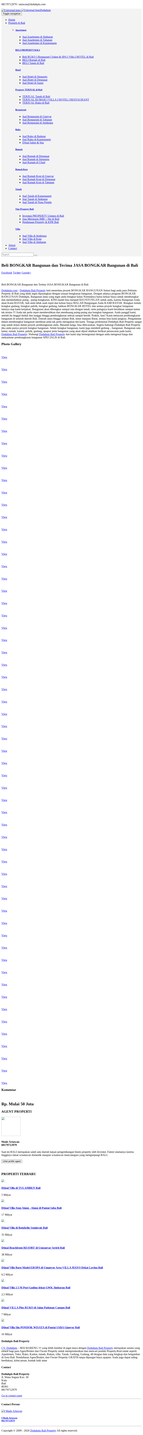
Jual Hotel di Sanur (32, 82)
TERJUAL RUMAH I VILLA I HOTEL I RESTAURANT (55, 99)
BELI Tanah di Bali (33, 63)
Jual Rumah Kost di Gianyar (38, 176)
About (11, 245)
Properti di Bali (16, 22)
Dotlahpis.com (9, 290)
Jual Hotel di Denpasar (34, 79)
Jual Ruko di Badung (34, 136)
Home (11, 19)
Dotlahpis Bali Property (33, 290)
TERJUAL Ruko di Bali (35, 102)
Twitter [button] (17, 272)
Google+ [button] (26, 272)
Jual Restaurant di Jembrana (37, 122)
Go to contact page (11, 1395)
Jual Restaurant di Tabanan (37, 119)
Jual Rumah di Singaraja (35, 159)
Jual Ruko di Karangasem (36, 139)
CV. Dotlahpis (9, 1347)
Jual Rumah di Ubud (33, 162)
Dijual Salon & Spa (33, 142)
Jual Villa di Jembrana (34, 235)
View (4, 357)
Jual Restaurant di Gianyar (36, 116)
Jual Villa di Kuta (32, 238)
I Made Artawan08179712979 (9, 1419)
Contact (12, 248)
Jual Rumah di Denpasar (35, 156)
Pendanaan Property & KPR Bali (40, 222)
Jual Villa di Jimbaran (34, 242)
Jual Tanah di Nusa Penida (37, 202)
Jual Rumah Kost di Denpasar (38, 179)
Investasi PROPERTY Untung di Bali (43, 215)
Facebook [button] (6, 272)
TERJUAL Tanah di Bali (36, 96)
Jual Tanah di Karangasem (36, 195)
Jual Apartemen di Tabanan (37, 39)
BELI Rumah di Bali (33, 59)
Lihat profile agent (12, 1161)
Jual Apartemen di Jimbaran (37, 36)
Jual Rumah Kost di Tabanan (38, 182)
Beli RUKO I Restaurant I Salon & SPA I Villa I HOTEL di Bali (58, 56)
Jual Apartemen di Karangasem (39, 43)
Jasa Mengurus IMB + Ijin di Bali (40, 218)
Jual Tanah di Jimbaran (35, 199)
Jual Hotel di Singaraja (34, 76)
